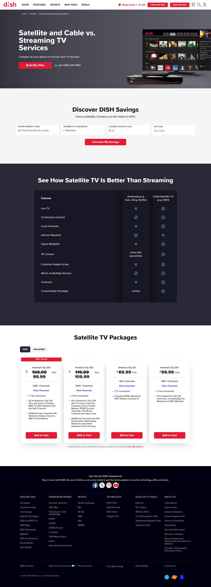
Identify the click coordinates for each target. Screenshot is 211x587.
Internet (139, 503)
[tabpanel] (105, 400)
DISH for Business (29, 538)
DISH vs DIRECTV (29, 521)
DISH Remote (113, 507)
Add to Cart (41, 435)
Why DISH (70, 5)
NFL (80, 507)
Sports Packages (86, 503)
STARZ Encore (56, 528)
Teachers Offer (142, 525)
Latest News (170, 503)
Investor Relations (173, 512)
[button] (37, 130)
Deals (86, 5)
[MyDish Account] (205, 5)
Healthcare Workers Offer (148, 521)
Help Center (170, 507)
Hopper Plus (113, 516)
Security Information (174, 529)
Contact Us (170, 566)
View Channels (41, 390)
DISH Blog (25, 525)
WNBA (81, 525)
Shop (25, 5)
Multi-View (112, 512)
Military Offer (142, 512)
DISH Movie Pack (57, 537)
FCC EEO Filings (115, 566)
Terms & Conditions (174, 521)
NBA (80, 516)
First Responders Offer (146, 516)
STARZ (52, 523)
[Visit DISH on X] (102, 485)
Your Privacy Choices (59, 566)
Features (39, 5)
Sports (55, 5)
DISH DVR (112, 503)
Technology (26, 512)
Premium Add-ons (58, 503)
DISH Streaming (28, 529)
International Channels (60, 545)
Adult (51, 541)
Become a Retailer (173, 534)
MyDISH (24, 534)
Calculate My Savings (105, 142)
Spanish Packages (29, 516)
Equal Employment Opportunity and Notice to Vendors (177, 541)
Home (24, 14)
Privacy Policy (85, 566)
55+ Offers (140, 507)
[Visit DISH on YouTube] (116, 485)
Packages (25, 503)
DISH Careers (26, 566)
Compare (32, 14)
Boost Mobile (26, 543)
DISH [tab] (25, 349)
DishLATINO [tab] (39, 349)
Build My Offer (180, 5)
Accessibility (141, 566)
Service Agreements (174, 516)
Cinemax (53, 532)
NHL (80, 521)
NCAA (81, 512)
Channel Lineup (28, 507)
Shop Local (128, 5)
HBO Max (53, 507)
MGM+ (52, 519)
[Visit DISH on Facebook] (95, 485)
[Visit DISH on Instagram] (109, 485)
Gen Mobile (26, 547)
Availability (170, 525)
